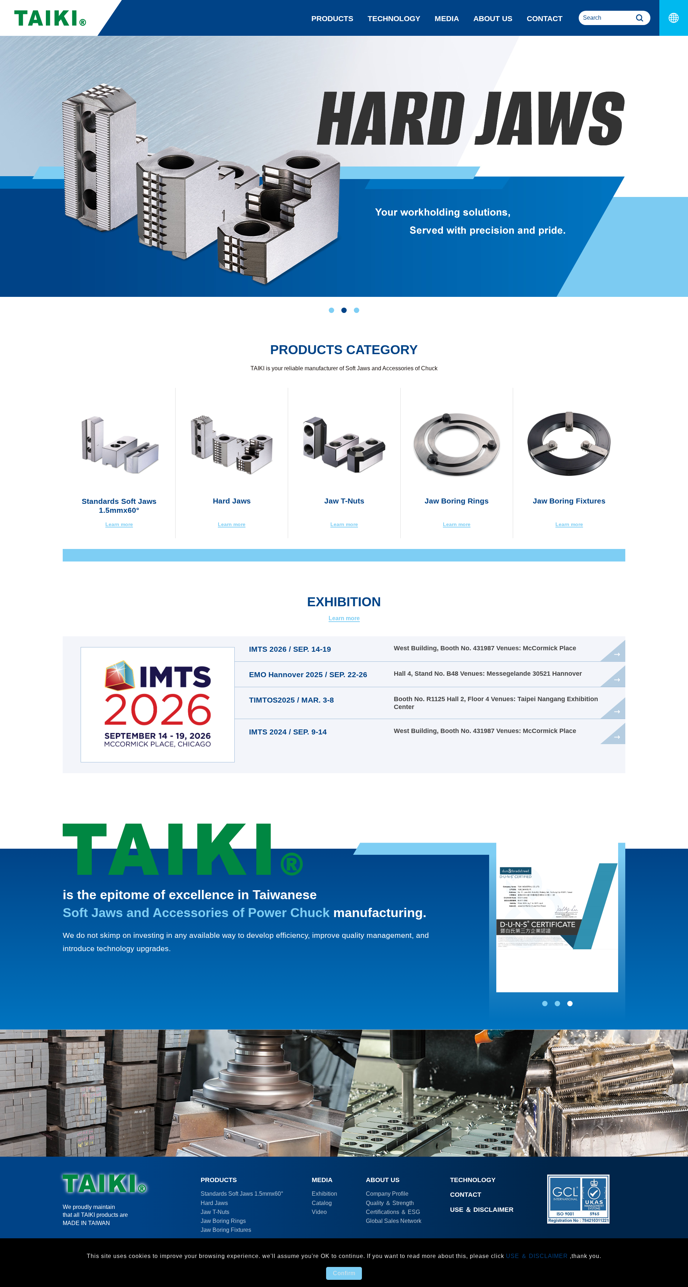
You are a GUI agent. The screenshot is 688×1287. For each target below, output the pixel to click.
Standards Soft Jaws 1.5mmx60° (242, 1194)
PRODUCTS (332, 18)
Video (319, 1212)
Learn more (344, 618)
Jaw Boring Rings (223, 1221)
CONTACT (545, 18)
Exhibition (324, 1194)
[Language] (673, 18)
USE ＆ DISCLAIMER (481, 1209)
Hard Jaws (214, 1203)
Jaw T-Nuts (215, 1212)
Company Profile (387, 1194)
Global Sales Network (393, 1221)
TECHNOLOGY (394, 18)
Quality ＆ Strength (390, 1203)
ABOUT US (492, 18)
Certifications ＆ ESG (393, 1212)
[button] (331, 310)
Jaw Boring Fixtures (226, 1230)
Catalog (322, 1203)
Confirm (344, 1273)
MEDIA (447, 18)
